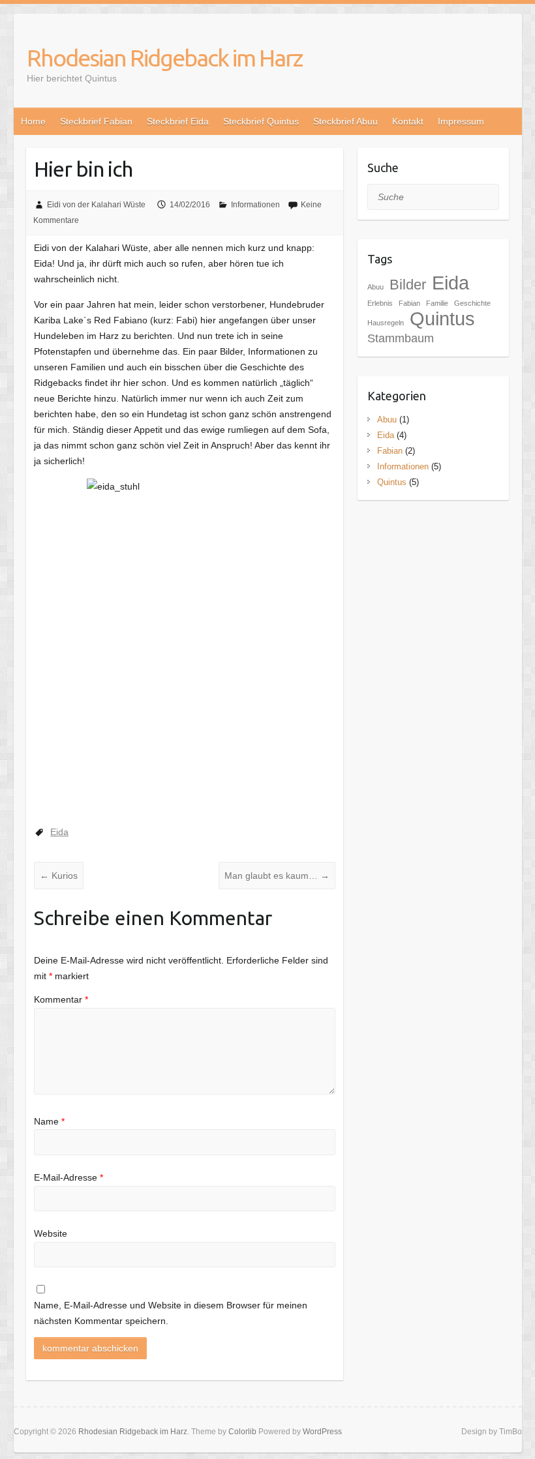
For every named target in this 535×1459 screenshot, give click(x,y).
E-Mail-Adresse (68, 1177)
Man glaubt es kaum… (276, 875)
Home (33, 121)
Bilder (408, 284)
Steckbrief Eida (178, 121)
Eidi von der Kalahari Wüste (96, 204)
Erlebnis (380, 303)
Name (49, 1121)
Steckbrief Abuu (345, 121)
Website (50, 1233)
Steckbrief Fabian (96, 121)
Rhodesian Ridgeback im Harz (164, 57)
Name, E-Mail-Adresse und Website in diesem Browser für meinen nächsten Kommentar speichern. (170, 1313)
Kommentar (61, 999)
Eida (59, 832)
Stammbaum (400, 338)
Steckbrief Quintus (261, 121)
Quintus (442, 318)
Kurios (59, 875)
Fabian (390, 451)
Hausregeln (385, 323)
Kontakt (407, 121)
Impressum (461, 121)
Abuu (375, 287)
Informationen (255, 204)
